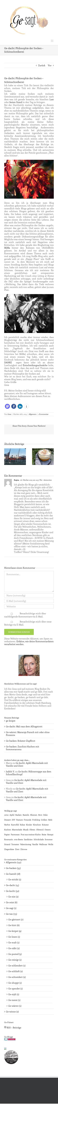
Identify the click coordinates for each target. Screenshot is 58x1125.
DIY (13, 819)
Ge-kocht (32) (12, 891)
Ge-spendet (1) (15, 988)
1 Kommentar (43, 414)
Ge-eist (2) (13, 896)
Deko (45, 814)
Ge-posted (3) (15, 954)
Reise (44, 834)
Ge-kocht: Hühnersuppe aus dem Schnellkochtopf (28, 773)
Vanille (35, 844)
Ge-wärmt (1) (14, 1005)
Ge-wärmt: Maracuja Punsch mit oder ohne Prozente (28, 733)
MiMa (7, 247)
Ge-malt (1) (13, 942)
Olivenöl (40, 829)
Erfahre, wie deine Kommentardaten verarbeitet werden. (29, 643)
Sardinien (28, 839)
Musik (25, 829)
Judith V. (10, 771)
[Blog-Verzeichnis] (9, 1039)
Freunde (27, 819)
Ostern (48, 829)
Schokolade (39, 839)
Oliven (32, 829)
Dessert (7, 819)
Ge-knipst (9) (14, 931)
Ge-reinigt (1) (15, 959)
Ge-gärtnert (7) (15, 919)
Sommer (49, 839)
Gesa (9, 414)
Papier (7, 834)
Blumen (33, 814)
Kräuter (45, 824)
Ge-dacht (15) (12, 885)
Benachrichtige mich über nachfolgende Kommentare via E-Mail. (25, 615)
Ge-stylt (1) (13, 994)
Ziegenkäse (9, 849)
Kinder (29, 824)
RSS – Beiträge (13, 1027)
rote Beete (18, 839)
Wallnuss (43, 844)
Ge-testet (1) (14, 1000)
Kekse (22, 824)
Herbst (7, 824)
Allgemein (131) (13, 862)
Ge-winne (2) (12, 1011)
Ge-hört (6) (14, 925)
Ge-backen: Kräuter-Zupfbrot (20, 740)
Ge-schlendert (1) (16, 965)
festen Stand (15, 102)
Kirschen (37, 824)
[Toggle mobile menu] (52, 40)
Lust (51, 99)
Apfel (12, 814)
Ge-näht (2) (14, 948)
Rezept (50, 834)
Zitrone (23, 849)
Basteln (26, 814)
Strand (7, 844)
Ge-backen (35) (13, 868)
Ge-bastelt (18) (13, 873)
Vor (50, 65)
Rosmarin (8, 839)
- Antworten (47, 480)
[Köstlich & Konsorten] (11, 1051)
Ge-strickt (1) (14, 879)
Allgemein (32, 414)
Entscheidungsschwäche (35, 365)
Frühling (36, 819)
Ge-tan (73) (11, 913)
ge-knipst (10, 720)
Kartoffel (15, 824)
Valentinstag (25, 844)
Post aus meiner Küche (31, 834)
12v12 (6, 814)
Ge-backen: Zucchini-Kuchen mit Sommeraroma (22, 748)
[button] (7, 406)
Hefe (50, 819)
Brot (40, 814)
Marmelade (17, 829)
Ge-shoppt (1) (15, 982)
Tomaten (15, 844)
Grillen (44, 819)
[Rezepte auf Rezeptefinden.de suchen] (5, 1048)
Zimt (17, 849)
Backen (18, 814)
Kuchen (7, 829)
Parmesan (15, 834)
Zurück (41, 65)
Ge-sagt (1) (11, 908)
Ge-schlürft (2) (15, 971)
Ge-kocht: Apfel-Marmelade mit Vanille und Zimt (27, 764)
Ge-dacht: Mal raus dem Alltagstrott (24, 726)
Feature (19, 819)
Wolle (50, 844)
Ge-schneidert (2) (17, 977)
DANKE (8, 362)
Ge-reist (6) (11, 902)
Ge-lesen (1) (14, 936)
